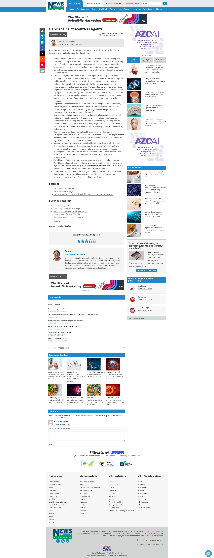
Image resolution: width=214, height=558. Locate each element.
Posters (51, 516)
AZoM (140, 482)
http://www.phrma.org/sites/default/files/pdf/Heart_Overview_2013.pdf (83, 194)
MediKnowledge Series (57, 502)
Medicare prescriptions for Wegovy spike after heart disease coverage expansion (56, 375)
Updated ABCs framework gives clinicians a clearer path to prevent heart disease (76, 376)
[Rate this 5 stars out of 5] (94, 241)
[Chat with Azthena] (208, 553)
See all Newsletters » (136, 318)
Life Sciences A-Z (86, 490)
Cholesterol (142, 297)
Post (51, 444)
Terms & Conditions (116, 502)
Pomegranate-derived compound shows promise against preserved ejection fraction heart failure (155, 68)
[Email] (42, 70)
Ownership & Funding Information (121, 511)
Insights (52, 499)
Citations (54, 297)
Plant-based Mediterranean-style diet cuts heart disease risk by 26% (95, 401)
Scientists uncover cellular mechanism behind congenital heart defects (115, 401)
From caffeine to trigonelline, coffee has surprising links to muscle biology (154, 228)
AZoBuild (141, 505)
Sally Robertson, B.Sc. (74, 44)
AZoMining (142, 499)
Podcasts (52, 519)
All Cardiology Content (63, 205)
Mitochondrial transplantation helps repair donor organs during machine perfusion (155, 188)
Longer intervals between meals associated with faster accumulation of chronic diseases (155, 122)
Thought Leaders (55, 496)
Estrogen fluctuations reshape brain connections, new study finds (155, 81)
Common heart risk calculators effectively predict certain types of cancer (114, 375)
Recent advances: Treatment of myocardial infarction (65, 321)
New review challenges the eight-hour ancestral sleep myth (155, 174)
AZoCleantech (143, 487)
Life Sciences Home (93, 3)
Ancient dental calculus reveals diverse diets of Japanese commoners (153, 214)
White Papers (54, 493)
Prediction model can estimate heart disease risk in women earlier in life (76, 401)
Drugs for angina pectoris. (56, 338)
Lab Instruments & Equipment (91, 487)
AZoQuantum (143, 502)
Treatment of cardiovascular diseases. (60, 332)
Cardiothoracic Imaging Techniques (68, 217)
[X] (42, 53)
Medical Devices (55, 508)
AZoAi (140, 511)
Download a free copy (146, 270)
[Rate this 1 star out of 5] (79, 241)
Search (111, 487)
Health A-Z (53, 490)
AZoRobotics (142, 493)
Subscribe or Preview (145, 288)
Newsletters (113, 490)
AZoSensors (142, 496)
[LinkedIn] (42, 42)
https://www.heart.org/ (63, 191)
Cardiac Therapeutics (55, 309)
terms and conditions (155, 531)
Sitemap (112, 493)
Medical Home (74, 3)
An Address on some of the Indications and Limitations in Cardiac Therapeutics (73, 315)
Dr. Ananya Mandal (75, 254)
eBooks (51, 513)
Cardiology (142, 286)
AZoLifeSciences (144, 508)
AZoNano (141, 484)
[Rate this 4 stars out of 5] (90, 241)
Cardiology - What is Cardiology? (67, 208)
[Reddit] (42, 59)
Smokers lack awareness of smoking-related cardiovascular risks (96, 374)
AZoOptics (141, 490)
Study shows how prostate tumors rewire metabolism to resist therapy (155, 94)
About (111, 482)
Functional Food (55, 484)
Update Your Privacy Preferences (150, 540)
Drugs (51, 511)
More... (57, 221)
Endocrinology (143, 308)
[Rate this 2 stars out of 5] (83, 241)
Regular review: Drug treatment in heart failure (63, 326)
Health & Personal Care (57, 505)
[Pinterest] (42, 65)
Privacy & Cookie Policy (117, 505)
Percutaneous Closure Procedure (68, 214)
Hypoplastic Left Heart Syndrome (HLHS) (70, 211)
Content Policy (114, 508)
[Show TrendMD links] (124, 347)
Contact (111, 499)
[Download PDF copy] (42, 31)
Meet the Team (114, 484)
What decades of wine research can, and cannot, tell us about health (154, 201)
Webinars (83, 502)
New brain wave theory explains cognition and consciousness (153, 107)
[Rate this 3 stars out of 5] (86, 241)
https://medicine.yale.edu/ (65, 188)
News (51, 487)
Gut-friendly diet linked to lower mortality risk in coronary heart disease (57, 400)
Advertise (112, 496)
